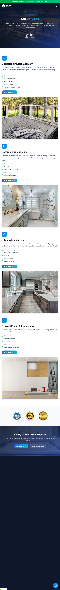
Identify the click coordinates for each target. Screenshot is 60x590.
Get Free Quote (8, 92)
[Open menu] (56, 5)
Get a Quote (20, 446)
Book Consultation (38, 446)
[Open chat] (55, 585)
